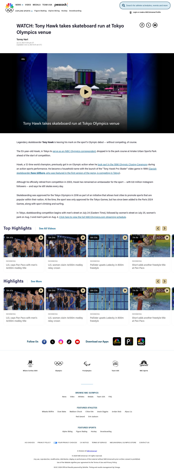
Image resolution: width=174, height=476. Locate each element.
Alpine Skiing (67, 432)
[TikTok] (69, 341)
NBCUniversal (92, 451)
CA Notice (84, 442)
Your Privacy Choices (67, 442)
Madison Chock (76, 412)
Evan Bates (62, 412)
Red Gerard (80, 417)
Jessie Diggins (102, 412)
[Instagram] (60, 341)
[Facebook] (44, 341)
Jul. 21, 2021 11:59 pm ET (25, 43)
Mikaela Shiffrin (48, 412)
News (64, 397)
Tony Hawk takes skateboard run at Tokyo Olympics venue (71, 124)
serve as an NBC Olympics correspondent (74, 151)
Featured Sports (87, 428)
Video (72, 397)
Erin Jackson (93, 417)
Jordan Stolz (116, 412)
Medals (90, 397)
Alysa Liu (128, 412)
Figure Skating (81, 432)
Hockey (94, 432)
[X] (52, 341)
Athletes (81, 397)
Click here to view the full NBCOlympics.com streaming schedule (92, 217)
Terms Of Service (99, 442)
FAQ (110, 397)
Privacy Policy (44, 442)
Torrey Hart (22, 39)
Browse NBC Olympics (87, 393)
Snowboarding (106, 432)
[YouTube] (77, 341)
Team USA (101, 397)
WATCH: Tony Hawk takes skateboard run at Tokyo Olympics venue (70, 29)
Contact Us (144, 442)
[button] (19, 5)
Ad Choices (30, 442)
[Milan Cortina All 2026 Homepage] (10, 8)
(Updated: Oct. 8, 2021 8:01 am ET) (29, 45)
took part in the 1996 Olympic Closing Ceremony (123, 165)
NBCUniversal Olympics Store (123, 442)
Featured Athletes (87, 408)
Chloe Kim (89, 412)
